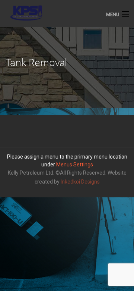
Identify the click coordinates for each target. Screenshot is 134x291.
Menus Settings (74, 165)
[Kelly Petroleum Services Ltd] (67, 13)
